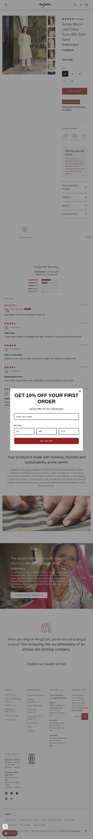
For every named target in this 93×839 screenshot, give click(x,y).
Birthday (18, 425)
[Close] (80, 391)
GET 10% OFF (46, 441)
